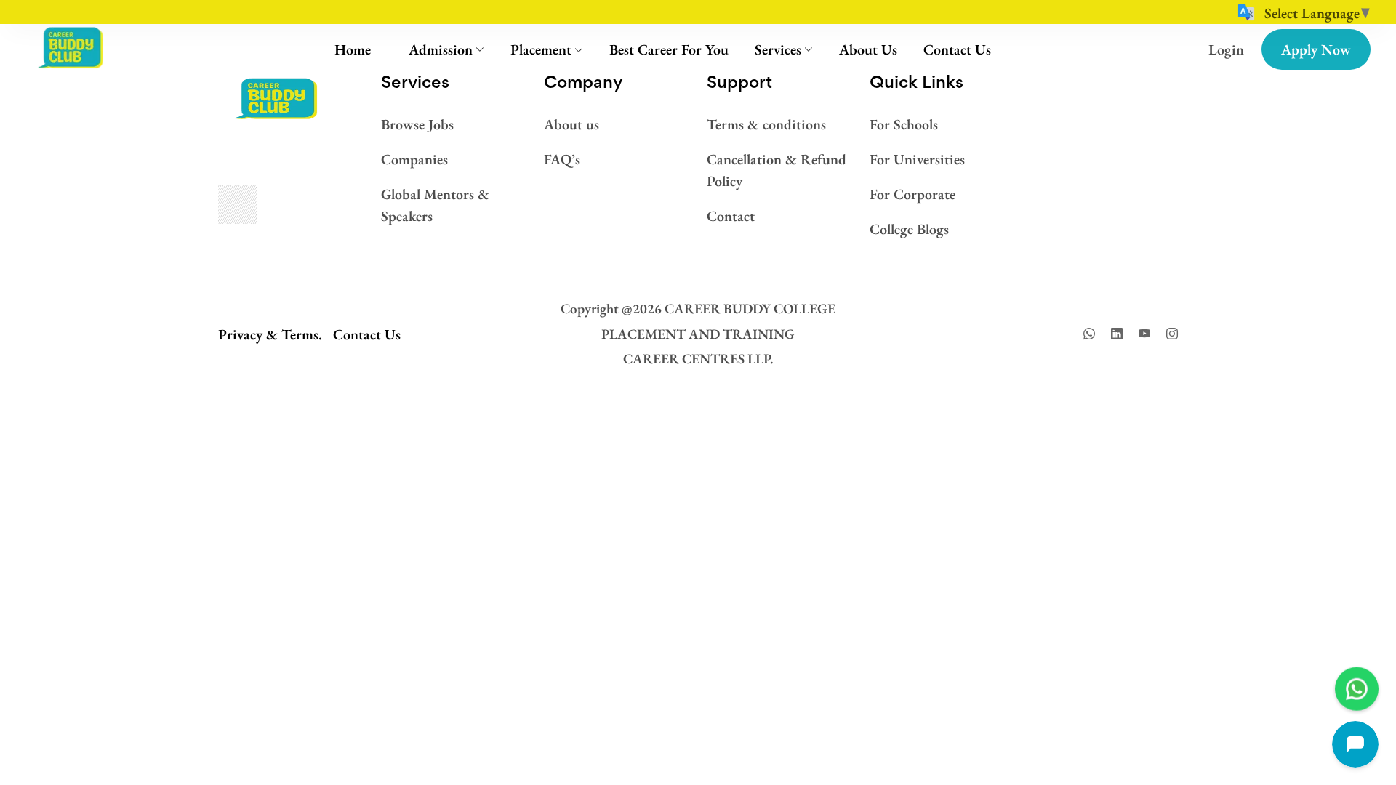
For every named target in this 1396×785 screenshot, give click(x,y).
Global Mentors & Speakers (435, 205)
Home (352, 49)
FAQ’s (562, 159)
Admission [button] (441, 49)
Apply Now (1316, 49)
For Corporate (912, 194)
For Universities (917, 159)
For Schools (904, 124)
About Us (868, 49)
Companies (414, 159)
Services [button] (778, 49)
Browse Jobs (417, 124)
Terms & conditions (766, 124)
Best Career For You (669, 49)
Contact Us (957, 49)
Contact (731, 215)
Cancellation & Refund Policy (776, 170)
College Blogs (909, 229)
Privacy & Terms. (270, 334)
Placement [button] (540, 49)
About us (571, 124)
